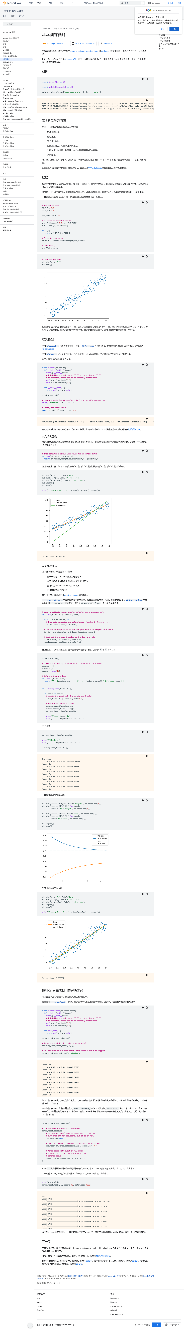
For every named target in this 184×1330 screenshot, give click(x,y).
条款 (38, 1325)
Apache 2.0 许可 (114, 1276)
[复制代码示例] (147, 79)
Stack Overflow (116, 1306)
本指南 (89, 1261)
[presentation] (104, 159)
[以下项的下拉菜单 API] (55, 3)
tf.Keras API (70, 59)
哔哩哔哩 (40, 1310)
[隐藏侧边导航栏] (30, 1325)
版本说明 (113, 1302)
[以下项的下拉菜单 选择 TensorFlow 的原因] (106, 3)
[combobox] (132, 3)
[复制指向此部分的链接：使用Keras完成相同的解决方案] (85, 990)
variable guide (48, 349)
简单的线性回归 (95, 168)
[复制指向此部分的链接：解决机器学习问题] (68, 121)
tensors (73, 51)
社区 (73, 3)
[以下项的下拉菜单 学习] (44, 3)
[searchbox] (17, 24)
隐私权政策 (47, 1325)
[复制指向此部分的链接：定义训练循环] (59, 566)
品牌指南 (113, 1310)
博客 (38, 1298)
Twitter (39, 1306)
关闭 (162, 29)
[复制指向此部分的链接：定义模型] (56, 339)
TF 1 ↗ (21, 16)
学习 (39, 3)
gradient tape (92, 51)
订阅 (156, 1325)
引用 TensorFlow (116, 1314)
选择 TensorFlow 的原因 (93, 3)
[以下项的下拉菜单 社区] (78, 3)
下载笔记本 (108, 43)
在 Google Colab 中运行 (56, 43)
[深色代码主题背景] (143, 79)
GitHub (170, 3)
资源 (61, 3)
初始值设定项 (134, 429)
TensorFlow (46, 29)
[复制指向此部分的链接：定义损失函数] (59, 436)
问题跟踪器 (114, 1298)
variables (81, 51)
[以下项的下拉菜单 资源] (66, 3)
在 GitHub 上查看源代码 (85, 43)
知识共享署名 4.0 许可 (75, 1276)
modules (104, 51)
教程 (5, 16)
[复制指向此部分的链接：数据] (50, 177)
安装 (31, 3)
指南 (13, 16)
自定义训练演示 (103, 1256)
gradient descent (71, 595)
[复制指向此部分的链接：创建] (50, 72)
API (50, 3)
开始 (174, 29)
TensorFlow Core (13, 10)
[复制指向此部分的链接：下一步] (53, 1241)
